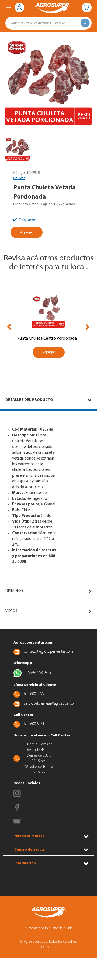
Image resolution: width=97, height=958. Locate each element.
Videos (11, 611)
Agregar (26, 232)
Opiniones (14, 591)
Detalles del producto (29, 400)
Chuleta (19, 178)
